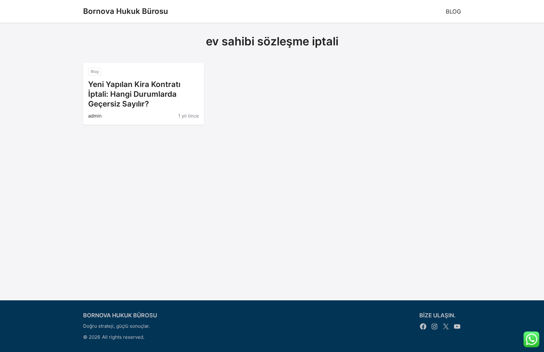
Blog (95, 71)
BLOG (453, 11)
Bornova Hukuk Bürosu (125, 11)
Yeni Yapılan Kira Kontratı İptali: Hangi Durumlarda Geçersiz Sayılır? (134, 94)
